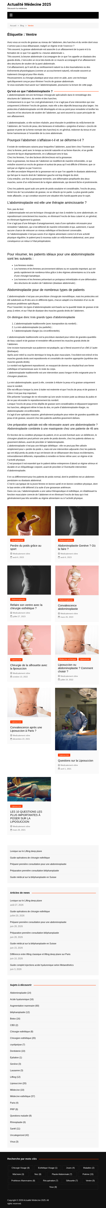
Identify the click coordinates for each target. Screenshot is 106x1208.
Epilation (14, 1057)
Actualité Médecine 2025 (29, 4)
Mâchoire (18, 1174)
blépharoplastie (17, 1012)
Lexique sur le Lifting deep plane (26, 851)
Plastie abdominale (62, 1174)
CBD (12, 1025)
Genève (14, 1064)
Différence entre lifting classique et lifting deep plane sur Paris (40, 954)
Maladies (88, 1168)
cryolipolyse (16, 1044)
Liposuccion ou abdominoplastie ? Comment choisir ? (75, 668)
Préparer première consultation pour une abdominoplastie (38, 864)
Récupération (50, 1180)
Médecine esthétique (67, 659)
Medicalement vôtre (21, 554)
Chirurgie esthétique (20, 1031)
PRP (12, 1109)
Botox (13, 1018)
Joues (70, 1168)
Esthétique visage (47, 1168)
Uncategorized (17, 540)
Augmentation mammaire (22, 1006)
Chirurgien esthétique (20, 1038)
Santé (13, 1128)
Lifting (13, 1077)
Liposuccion (16, 660)
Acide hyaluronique (19, 999)
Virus (12, 1142)
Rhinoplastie (16, 1122)
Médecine (15, 1090)
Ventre (90, 1180)
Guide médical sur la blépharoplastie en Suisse (33, 877)
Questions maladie (19, 1116)
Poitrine (88, 1174)
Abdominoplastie (66, 540)
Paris (12, 1103)
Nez (38, 1174)
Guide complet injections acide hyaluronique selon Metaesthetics (42, 965)
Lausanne (15, 1070)
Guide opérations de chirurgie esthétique (30, 858)
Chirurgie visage (21, 1168)
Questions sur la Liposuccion (75, 760)
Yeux (53, 1187)
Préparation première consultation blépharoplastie (34, 870)
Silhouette (72, 1180)
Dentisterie (15, 1051)
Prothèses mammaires (23, 1180)
